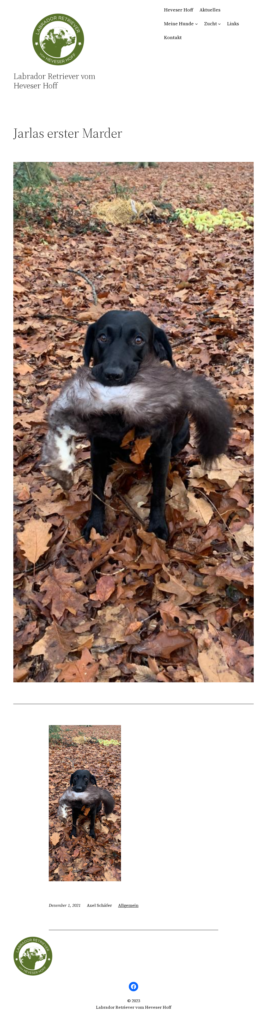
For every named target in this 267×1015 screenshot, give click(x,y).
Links (233, 23)
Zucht (210, 23)
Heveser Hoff (178, 10)
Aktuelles (209, 10)
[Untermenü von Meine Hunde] (196, 23)
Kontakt (173, 37)
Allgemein (128, 905)
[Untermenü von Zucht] (219, 23)
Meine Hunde (179, 23)
